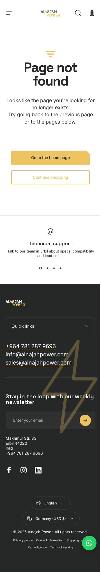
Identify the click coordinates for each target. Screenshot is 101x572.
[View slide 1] (40, 268)
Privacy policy (21, 540)
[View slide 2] (47, 268)
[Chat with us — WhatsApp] (85, 543)
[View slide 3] (53, 268)
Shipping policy (75, 540)
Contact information (47, 540)
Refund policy (35, 547)
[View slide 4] (60, 268)
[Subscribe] (81, 420)
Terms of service (59, 547)
